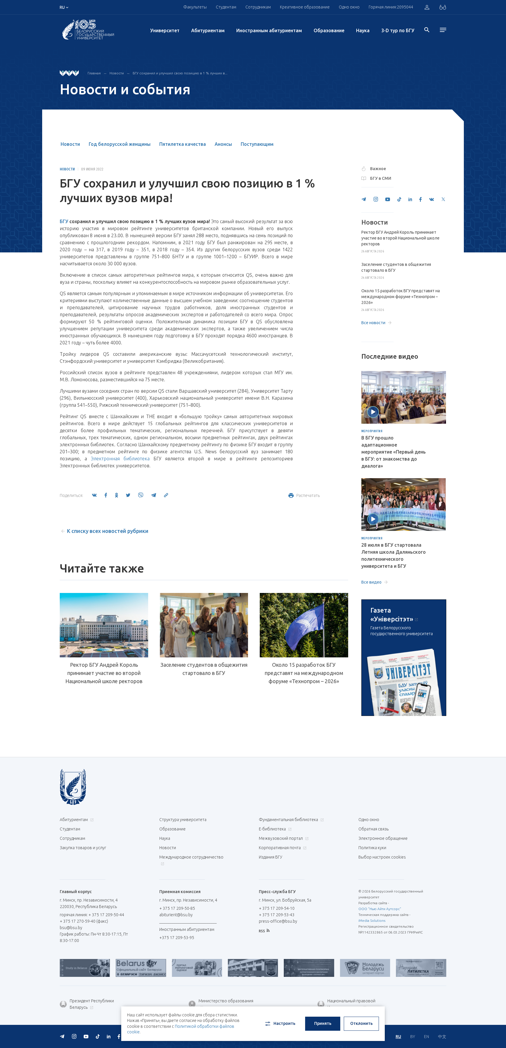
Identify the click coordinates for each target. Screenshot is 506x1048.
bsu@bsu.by (71, 927)
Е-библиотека (273, 829)
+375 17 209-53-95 (176, 937)
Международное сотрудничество (191, 857)
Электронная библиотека (120, 458)
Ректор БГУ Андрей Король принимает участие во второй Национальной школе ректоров (103, 673)
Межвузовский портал (281, 838)
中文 (442, 1036)
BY (412, 1036)
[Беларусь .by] (118, 968)
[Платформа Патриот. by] (286, 968)
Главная (94, 73)
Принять (322, 1023)
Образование (329, 30)
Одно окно (349, 7)
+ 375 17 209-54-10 (277, 908)
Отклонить (361, 1023)
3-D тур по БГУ (397, 30)
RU (398, 1036)
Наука (363, 30)
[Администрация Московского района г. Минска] (230, 968)
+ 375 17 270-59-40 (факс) (84, 921)
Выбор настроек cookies (382, 857)
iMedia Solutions (371, 920)
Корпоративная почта (280, 847)
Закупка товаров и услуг (83, 847)
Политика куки (372, 847)
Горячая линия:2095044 (391, 7)
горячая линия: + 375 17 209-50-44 (92, 914)
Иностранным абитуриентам (269, 30)
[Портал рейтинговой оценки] (174, 968)
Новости (117, 73)
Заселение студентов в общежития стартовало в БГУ (203, 669)
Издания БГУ (270, 857)
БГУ (64, 221)
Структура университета (182, 819)
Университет (165, 30)
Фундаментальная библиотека (289, 819)
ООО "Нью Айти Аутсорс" (379, 909)
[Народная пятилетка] (398, 968)
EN (426, 1036)
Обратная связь (373, 829)
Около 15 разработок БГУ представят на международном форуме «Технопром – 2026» (304, 673)
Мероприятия (372, 431)
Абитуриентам (208, 30)
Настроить (284, 1023)
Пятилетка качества (182, 144)
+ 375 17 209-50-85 (177, 908)
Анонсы (223, 144)
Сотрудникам (72, 838)
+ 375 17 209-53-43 (277, 914)
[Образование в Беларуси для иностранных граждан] (62, 968)
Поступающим (257, 144)
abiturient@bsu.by (176, 914)
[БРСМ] (342, 968)
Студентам (70, 829)
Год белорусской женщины (120, 144)
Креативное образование (305, 7)
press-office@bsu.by (278, 921)
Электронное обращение (383, 838)
